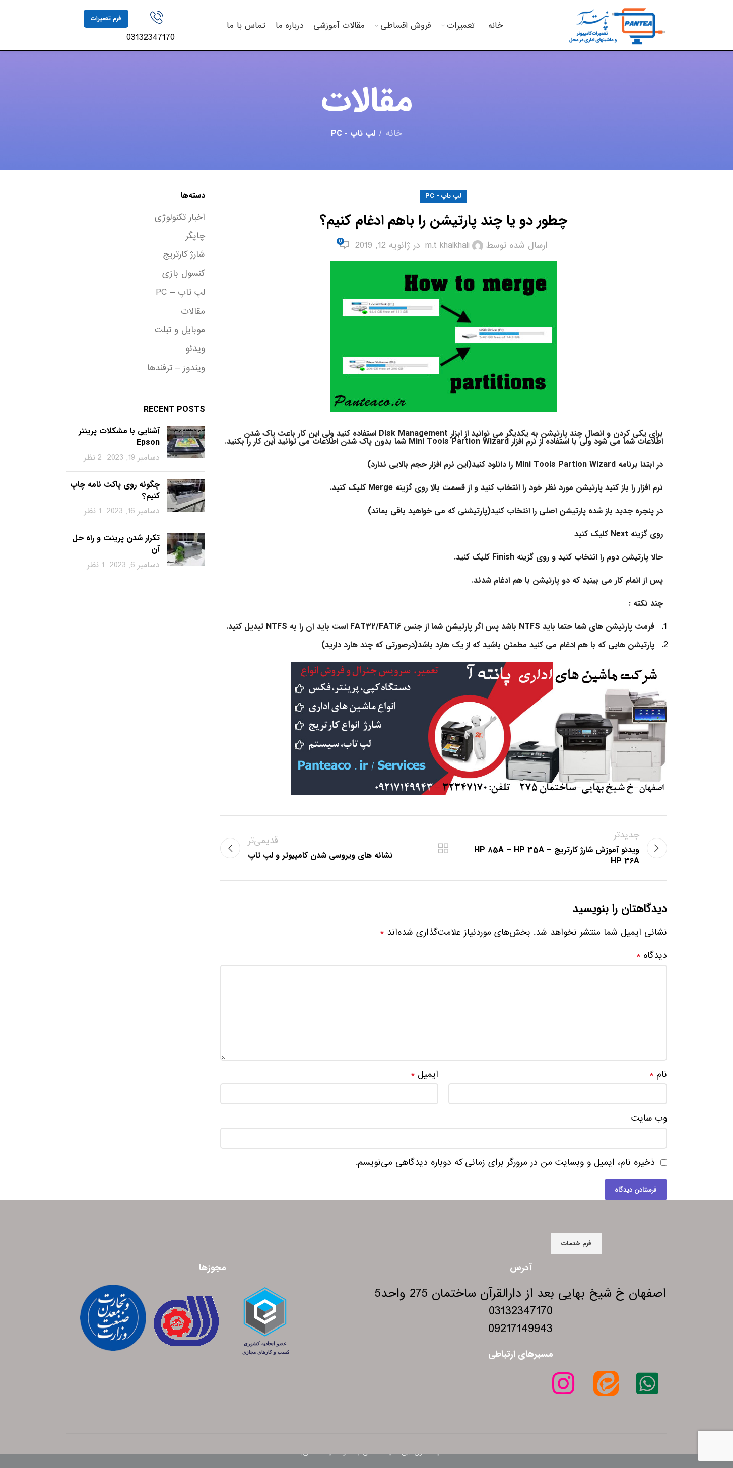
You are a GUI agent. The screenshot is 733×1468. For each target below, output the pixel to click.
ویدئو (195, 349)
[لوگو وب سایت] (616, 25)
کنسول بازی (183, 273)
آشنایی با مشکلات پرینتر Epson (119, 436)
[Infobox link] (157, 27)
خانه (394, 134)
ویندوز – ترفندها (176, 368)
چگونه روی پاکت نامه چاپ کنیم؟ (115, 490)
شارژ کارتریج (184, 254)
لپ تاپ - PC (353, 133)
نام (658, 1074)
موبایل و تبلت (180, 330)
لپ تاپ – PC (180, 292)
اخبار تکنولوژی (180, 217)
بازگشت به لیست (443, 848)
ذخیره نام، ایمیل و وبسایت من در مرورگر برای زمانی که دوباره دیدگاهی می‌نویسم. (505, 1162)
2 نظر (93, 458)
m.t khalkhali (447, 245)
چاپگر (195, 236)
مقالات (193, 311)
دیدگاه (651, 955)
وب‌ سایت (649, 1118)
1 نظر (92, 511)
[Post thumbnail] (186, 444)
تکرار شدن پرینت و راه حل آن (116, 543)
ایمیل (424, 1074)
